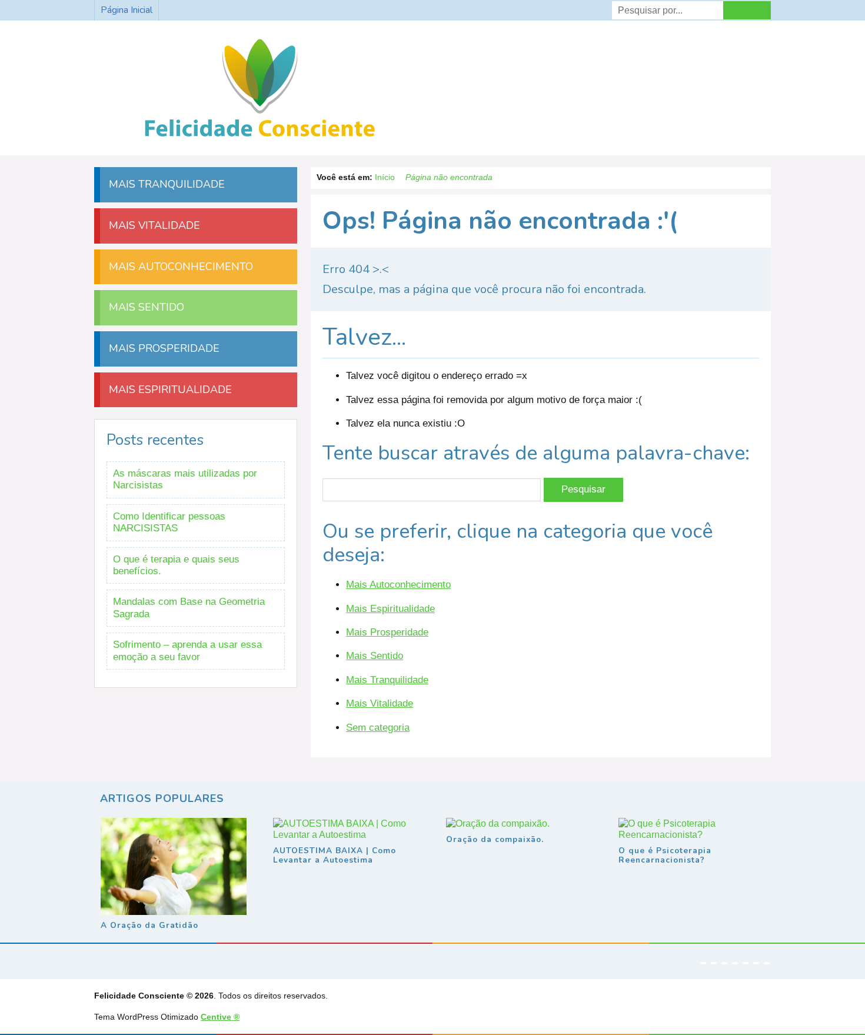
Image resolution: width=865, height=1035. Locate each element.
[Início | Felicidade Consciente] (259, 138)
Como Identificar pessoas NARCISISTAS (169, 522)
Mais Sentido (374, 655)
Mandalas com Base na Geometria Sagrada (189, 607)
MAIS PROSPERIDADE (162, 348)
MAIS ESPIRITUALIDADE (169, 389)
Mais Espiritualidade (390, 608)
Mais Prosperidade (387, 632)
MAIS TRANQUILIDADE (165, 184)
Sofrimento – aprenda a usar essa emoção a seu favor (187, 650)
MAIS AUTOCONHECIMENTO (179, 266)
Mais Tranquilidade (387, 679)
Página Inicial (126, 10)
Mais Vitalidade (379, 703)
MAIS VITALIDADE (153, 225)
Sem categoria (378, 727)
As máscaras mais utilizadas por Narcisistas (185, 479)
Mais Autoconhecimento (398, 584)
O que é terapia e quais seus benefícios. (176, 565)
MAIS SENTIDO (145, 307)
